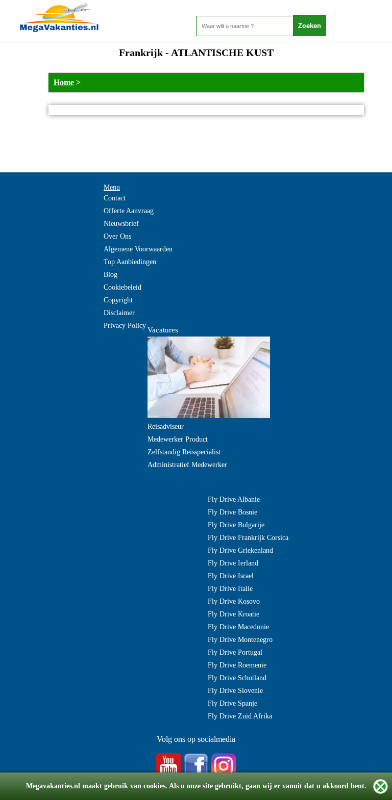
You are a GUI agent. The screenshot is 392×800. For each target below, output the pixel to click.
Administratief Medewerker (187, 465)
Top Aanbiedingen (130, 262)
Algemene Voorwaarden (138, 249)
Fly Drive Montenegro (240, 639)
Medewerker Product (178, 439)
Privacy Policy (125, 325)
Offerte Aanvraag (129, 211)
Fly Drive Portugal (235, 652)
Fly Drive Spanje (232, 703)
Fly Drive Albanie (234, 499)
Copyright (118, 300)
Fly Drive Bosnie (232, 512)
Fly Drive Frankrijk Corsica (248, 537)
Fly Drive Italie (230, 588)
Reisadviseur (166, 426)
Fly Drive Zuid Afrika (240, 716)
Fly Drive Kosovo (234, 601)
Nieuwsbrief (121, 223)
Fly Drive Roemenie (237, 665)
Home (64, 82)
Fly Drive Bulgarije (236, 525)
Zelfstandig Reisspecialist (184, 452)
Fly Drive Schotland (237, 678)
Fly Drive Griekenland (240, 550)
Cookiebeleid (122, 287)
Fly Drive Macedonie (238, 627)
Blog (110, 274)
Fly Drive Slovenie (235, 690)
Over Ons (117, 236)
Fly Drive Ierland (233, 563)
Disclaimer (119, 313)
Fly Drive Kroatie (233, 614)
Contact (115, 198)
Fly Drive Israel (231, 576)
